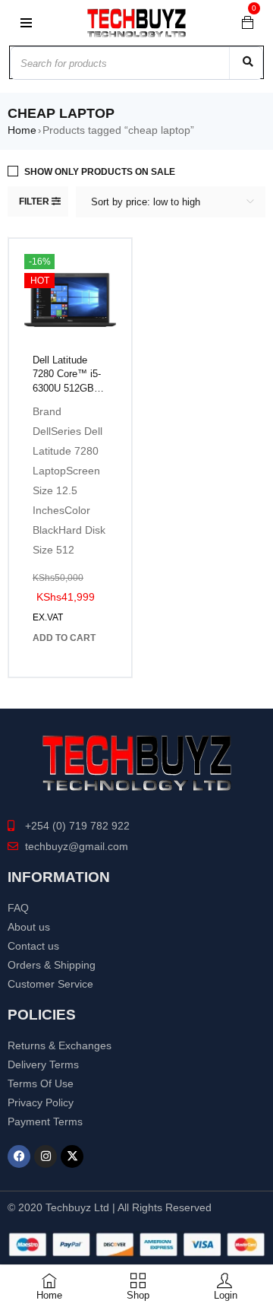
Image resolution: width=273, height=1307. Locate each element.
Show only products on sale (99, 172)
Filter (34, 201)
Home (22, 130)
